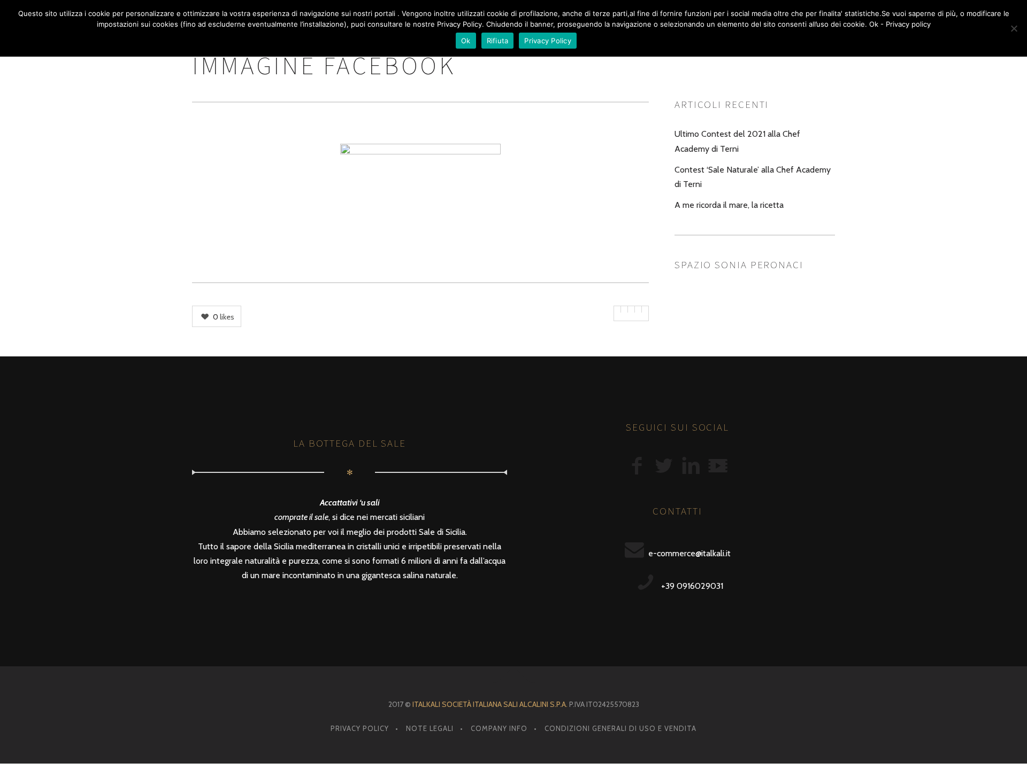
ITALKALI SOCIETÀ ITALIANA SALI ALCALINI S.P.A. (490, 704)
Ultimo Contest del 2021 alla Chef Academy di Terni (737, 141)
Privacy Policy (360, 728)
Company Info (499, 728)
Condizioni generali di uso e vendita (620, 728)
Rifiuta (498, 40)
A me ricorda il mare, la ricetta (729, 205)
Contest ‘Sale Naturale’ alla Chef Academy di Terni (753, 177)
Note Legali (430, 728)
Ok (466, 40)
